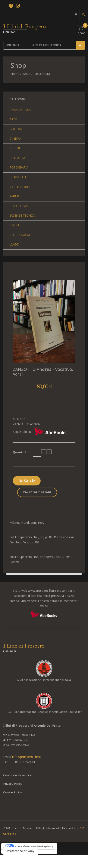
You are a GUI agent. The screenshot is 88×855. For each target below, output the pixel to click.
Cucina (15, 148)
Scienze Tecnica (22, 216)
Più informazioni (37, 492)
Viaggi (14, 245)
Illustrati (18, 177)
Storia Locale (21, 235)
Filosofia (17, 158)
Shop (26, 74)
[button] (83, 15)
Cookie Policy (12, 792)
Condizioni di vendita (17, 775)
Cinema (15, 139)
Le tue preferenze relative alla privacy (33, 846)
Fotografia (19, 168)
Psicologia (19, 206)
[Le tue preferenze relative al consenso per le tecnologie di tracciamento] (20, 851)
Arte (13, 119)
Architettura (20, 110)
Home (15, 74)
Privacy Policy (12, 784)
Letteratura (42, 74)
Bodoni (16, 129)
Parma (14, 196)
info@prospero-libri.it (26, 757)
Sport (14, 225)
